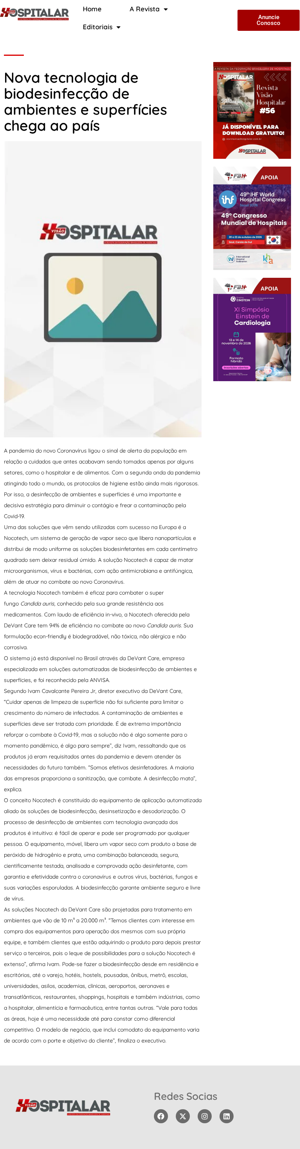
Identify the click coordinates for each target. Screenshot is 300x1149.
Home (92, 9)
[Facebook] (161, 1116)
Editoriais (97, 27)
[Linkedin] (227, 1116)
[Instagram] (205, 1116)
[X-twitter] (183, 1116)
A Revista (145, 9)
